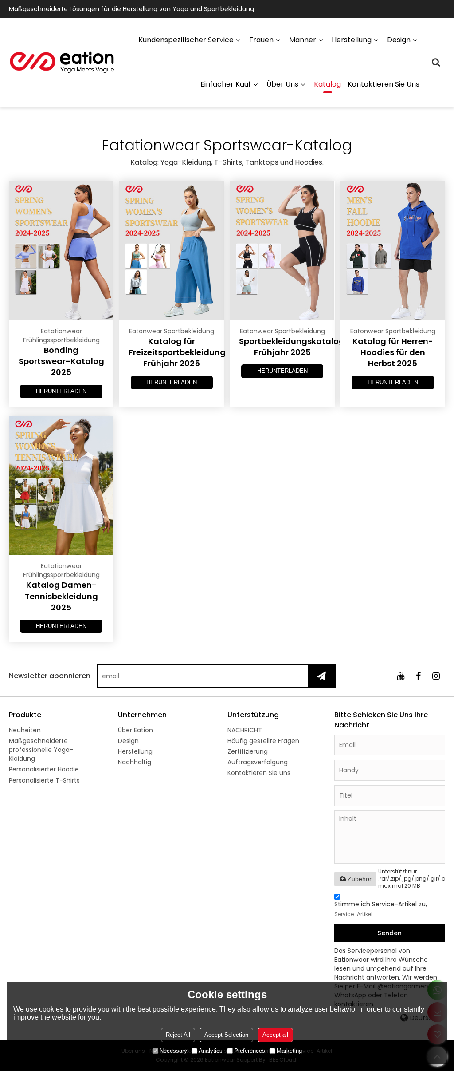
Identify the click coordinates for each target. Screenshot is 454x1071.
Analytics (211, 1050)
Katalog (327, 84)
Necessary (173, 1050)
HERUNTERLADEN (61, 391)
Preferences (249, 1050)
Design (399, 40)
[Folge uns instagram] (436, 676)
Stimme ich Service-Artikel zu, (380, 908)
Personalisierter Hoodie (44, 769)
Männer (302, 40)
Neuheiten (25, 730)
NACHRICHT (244, 730)
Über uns (282, 84)
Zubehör (360, 878)
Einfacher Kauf (225, 84)
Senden (389, 933)
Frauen (261, 40)
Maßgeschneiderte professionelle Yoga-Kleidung (41, 749)
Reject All (178, 1034)
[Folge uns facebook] (418, 676)
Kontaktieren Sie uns (383, 84)
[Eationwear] (62, 62)
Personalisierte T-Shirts (44, 780)
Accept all (275, 1034)
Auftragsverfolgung (257, 762)
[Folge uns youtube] (401, 676)
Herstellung (352, 40)
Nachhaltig (134, 762)
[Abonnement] (321, 676)
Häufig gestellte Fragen (263, 740)
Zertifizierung (247, 751)
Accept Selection (226, 1034)
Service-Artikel (353, 914)
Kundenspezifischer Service (186, 40)
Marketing (289, 1050)
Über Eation (135, 730)
